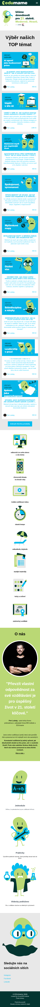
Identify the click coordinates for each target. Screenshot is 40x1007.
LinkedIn (7, 982)
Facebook (7, 978)
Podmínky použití (20, 1002)
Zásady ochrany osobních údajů (20, 1004)
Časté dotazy (20, 998)
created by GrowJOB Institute (20, 996)
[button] (37, 3)
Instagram (7, 975)
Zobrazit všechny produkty (20, 424)
